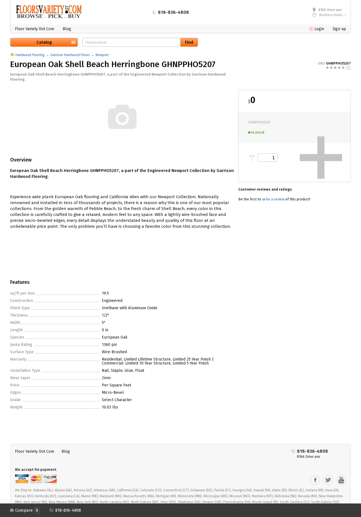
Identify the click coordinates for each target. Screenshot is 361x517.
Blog (67, 28)
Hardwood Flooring (30, 55)
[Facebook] (315, 480)
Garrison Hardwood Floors (70, 55)
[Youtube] (341, 480)
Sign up (339, 28)
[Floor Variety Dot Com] (49, 12)
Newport (102, 55)
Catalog (44, 42)
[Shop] (12, 55)
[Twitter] (328, 480)
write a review (273, 199)
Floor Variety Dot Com (34, 28)
